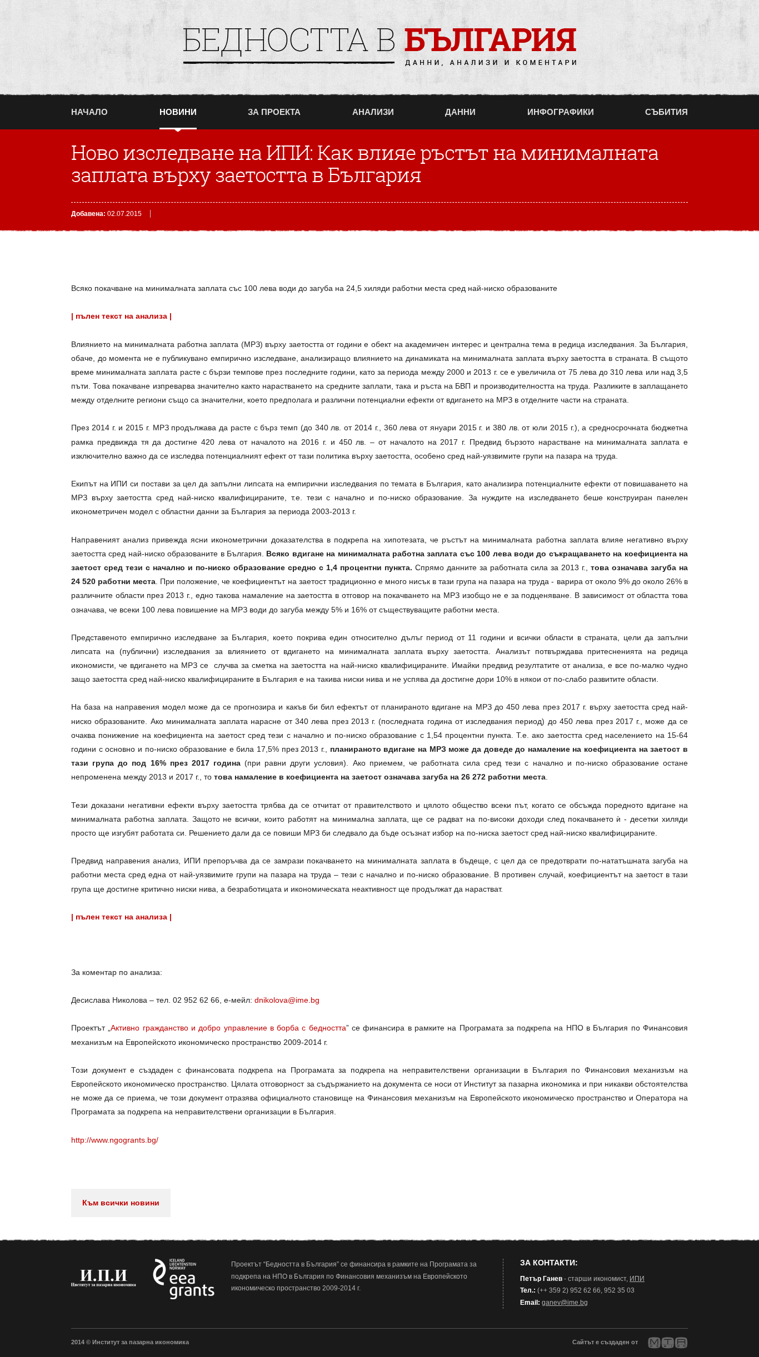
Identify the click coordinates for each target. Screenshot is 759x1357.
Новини (178, 112)
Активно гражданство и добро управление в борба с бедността (228, 1027)
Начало (89, 112)
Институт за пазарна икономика (103, 1278)
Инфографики (560, 112)
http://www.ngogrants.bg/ (114, 1139)
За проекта (274, 112)
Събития (666, 112)
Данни (460, 112)
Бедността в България (379, 47)
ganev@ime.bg (565, 1302)
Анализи (373, 112)
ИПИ (637, 1279)
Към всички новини (120, 1202)
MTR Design (668, 1343)
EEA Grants (183, 1279)
